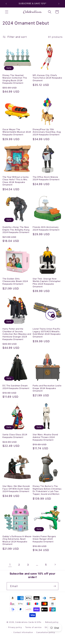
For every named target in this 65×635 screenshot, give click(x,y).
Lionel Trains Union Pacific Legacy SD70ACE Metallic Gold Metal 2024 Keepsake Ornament (46, 333)
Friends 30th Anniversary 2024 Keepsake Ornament (46, 228)
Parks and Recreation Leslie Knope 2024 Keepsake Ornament (47, 388)
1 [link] (10, 564)
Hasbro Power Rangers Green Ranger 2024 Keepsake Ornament (44, 539)
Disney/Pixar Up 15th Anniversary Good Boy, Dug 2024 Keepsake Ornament (47, 132)
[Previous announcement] (6, 3)
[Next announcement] (58, 3)
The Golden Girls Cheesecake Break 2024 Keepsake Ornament (15, 281)
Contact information (23, 632)
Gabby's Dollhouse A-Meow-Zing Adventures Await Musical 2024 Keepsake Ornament (17, 540)
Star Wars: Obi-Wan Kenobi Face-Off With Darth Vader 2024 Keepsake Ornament (16, 489)
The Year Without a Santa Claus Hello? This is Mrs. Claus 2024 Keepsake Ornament (15, 181)
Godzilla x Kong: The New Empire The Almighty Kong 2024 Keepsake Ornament (15, 229)
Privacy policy (15, 627)
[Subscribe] (54, 586)
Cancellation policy (45, 632)
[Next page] (55, 564)
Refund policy (51, 622)
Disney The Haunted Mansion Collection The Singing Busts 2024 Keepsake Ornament (14, 79)
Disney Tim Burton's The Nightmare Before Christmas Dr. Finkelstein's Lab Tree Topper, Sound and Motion (47, 490)
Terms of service (33, 627)
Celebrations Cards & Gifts (28, 622)
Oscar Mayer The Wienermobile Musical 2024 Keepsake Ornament (16, 132)
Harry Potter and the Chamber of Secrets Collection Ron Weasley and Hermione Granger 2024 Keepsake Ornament (16, 334)
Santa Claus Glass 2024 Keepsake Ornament (14, 435)
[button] (6, 12)
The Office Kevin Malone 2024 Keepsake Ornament (46, 178)
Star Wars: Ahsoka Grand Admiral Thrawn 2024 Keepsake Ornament (45, 437)
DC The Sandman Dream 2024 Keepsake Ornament (15, 386)
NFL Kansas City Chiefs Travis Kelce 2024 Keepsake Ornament (47, 78)
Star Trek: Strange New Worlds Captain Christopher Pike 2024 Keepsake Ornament (47, 282)
